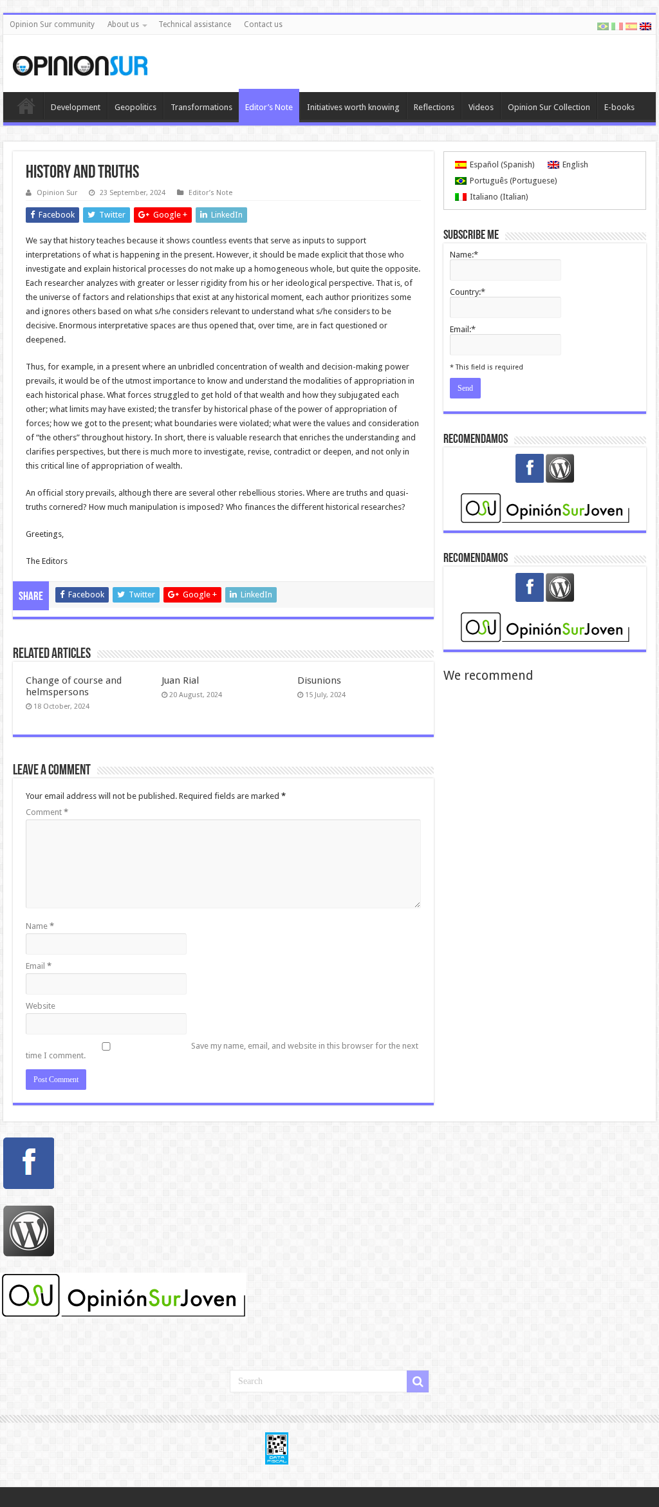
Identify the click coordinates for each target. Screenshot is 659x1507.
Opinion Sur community (52, 24)
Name (40, 926)
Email (38, 966)
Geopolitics (135, 107)
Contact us (263, 24)
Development (75, 107)
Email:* (463, 329)
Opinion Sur (57, 193)
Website (40, 1006)
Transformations (201, 107)
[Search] (418, 1381)
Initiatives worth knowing (353, 107)
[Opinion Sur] (80, 63)
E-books (619, 107)
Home (26, 105)
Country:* (467, 292)
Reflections (434, 107)
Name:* (464, 254)
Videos (481, 107)
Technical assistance (194, 24)
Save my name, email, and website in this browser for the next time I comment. (222, 1050)
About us (123, 24)
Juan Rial (180, 680)
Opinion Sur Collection (549, 107)
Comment (47, 812)
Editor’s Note (269, 107)
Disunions (319, 680)
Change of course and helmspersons (74, 686)
